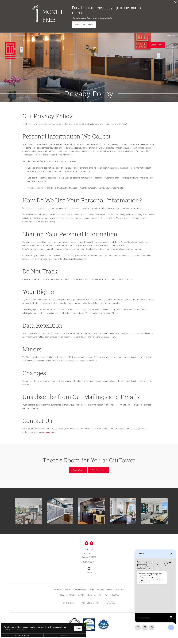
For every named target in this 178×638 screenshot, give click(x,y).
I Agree (78, 628)
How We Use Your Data (22, 635)
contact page (50, 432)
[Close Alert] (175, 3)
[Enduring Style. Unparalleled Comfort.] (28, 511)
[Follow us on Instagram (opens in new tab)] (91, 543)
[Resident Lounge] (154, 511)
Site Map (115, 595)
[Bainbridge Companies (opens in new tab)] (69, 604)
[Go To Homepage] (10, 51)
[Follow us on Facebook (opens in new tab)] (86, 543)
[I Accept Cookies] (84, 626)
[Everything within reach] (60, 511)
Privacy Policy (104, 595)
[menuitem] (57, 589)
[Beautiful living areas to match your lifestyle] (123, 511)
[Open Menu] (170, 45)
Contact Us (64, 635)
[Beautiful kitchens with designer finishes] (91, 511)
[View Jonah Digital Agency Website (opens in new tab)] (110, 603)
